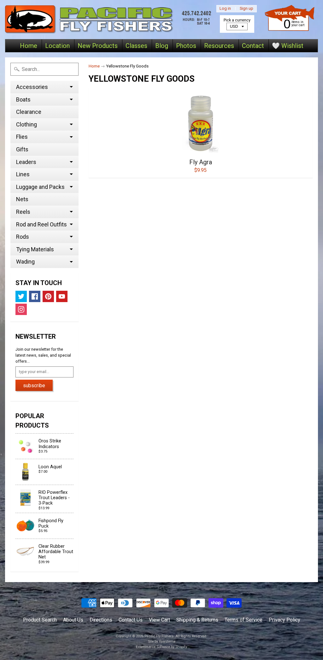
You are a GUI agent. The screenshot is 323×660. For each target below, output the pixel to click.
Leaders (26, 162)
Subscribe (34, 385)
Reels (23, 211)
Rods (22, 236)
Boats (23, 99)
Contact (253, 46)
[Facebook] (34, 296)
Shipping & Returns (197, 620)
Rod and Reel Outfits (41, 224)
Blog (161, 46)
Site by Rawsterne (161, 642)
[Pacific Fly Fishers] (109, 19)
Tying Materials (35, 249)
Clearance (28, 111)
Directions (101, 620)
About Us (73, 620)
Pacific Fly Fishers (158, 636)
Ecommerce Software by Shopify (161, 647)
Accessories (32, 87)
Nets (22, 199)
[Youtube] (62, 296)
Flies (22, 136)
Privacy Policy (284, 620)
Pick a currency (237, 20)
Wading (25, 261)
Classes (136, 46)
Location (57, 46)
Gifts (22, 149)
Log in (225, 9)
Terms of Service (243, 620)
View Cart (159, 620)
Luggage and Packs (40, 187)
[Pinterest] (48, 296)
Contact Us (131, 620)
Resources (219, 46)
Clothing (26, 124)
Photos (186, 46)
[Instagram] (21, 309)
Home (28, 46)
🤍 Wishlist (287, 46)
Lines (23, 174)
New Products (98, 46)
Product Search (40, 620)
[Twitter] (21, 296)
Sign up (246, 9)
